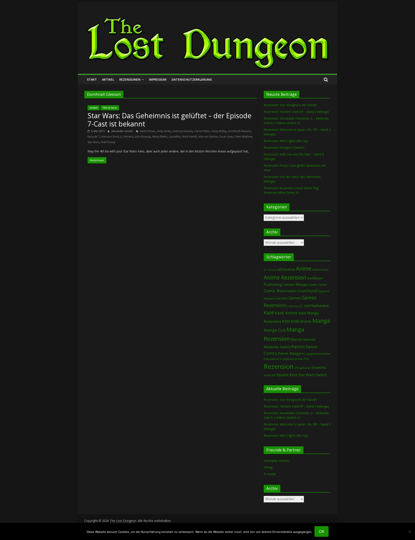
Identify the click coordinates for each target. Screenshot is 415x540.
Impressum (157, 79)
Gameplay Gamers (277, 461)
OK (321, 531)
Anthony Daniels (183, 131)
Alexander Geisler (122, 131)
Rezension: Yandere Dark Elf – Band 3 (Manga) (296, 112)
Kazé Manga (308, 312)
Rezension (279, 366)
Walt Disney (108, 142)
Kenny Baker (159, 136)
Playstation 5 (272, 359)
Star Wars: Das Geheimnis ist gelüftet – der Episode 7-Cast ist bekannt (169, 119)
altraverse (286, 269)
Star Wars (93, 142)
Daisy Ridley (219, 131)
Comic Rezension (280, 290)
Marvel (296, 339)
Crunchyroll (307, 290)
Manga (321, 320)
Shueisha (318, 367)
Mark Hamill (189, 136)
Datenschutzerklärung (192, 79)
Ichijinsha (292, 306)
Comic (312, 284)
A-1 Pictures (270, 269)
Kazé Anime (286, 312)
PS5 (306, 359)
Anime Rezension (285, 277)
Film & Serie (110, 108)
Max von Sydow (207, 136)
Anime (303, 268)
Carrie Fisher (202, 131)
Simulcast (269, 375)
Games (295, 297)
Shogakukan (302, 368)
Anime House (320, 269)
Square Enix (286, 374)
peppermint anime (318, 354)
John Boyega (142, 136)
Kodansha (272, 321)
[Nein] (409, 531)
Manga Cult (275, 330)
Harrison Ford (110, 136)
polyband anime (292, 359)
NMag (268, 467)
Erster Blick (281, 298)
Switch (321, 374)
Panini (298, 346)
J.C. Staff (304, 306)
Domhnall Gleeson (239, 131)
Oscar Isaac (226, 136)
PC (303, 354)
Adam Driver (147, 131)
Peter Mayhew (243, 136)
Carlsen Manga (295, 284)
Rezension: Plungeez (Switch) (284, 147)
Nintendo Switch (277, 347)
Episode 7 (94, 136)
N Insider (270, 474)
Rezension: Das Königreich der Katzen (290, 105)
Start (92, 79)
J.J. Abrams (126, 136)
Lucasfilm (174, 136)
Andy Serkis (164, 131)
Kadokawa (320, 305)
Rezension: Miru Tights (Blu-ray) (286, 141)
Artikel (108, 79)
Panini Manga (289, 353)
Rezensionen (129, 79)
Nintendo (309, 339)
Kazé (269, 312)
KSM (286, 321)
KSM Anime (301, 321)
